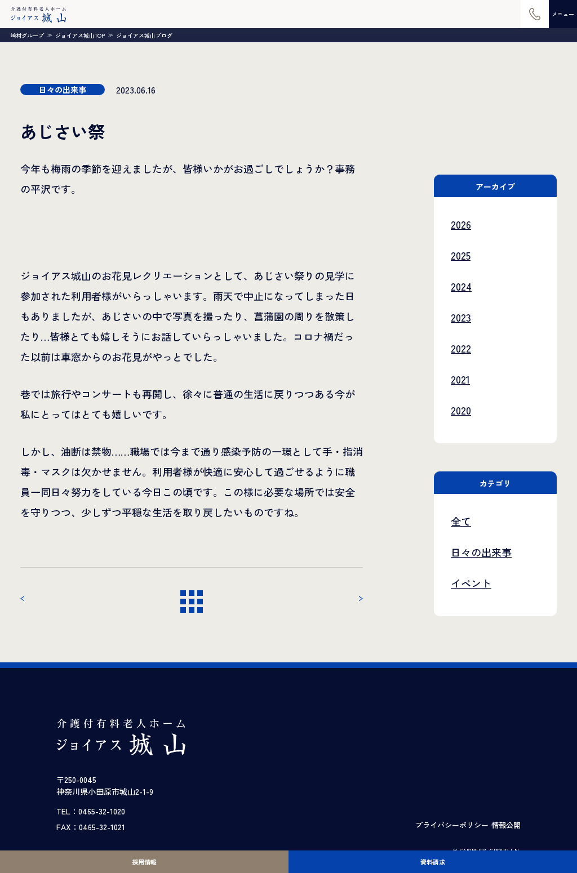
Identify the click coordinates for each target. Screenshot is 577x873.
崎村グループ (27, 35)
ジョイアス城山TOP (80, 35)
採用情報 (144, 861)
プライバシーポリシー (452, 824)
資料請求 (432, 861)
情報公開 (506, 824)
